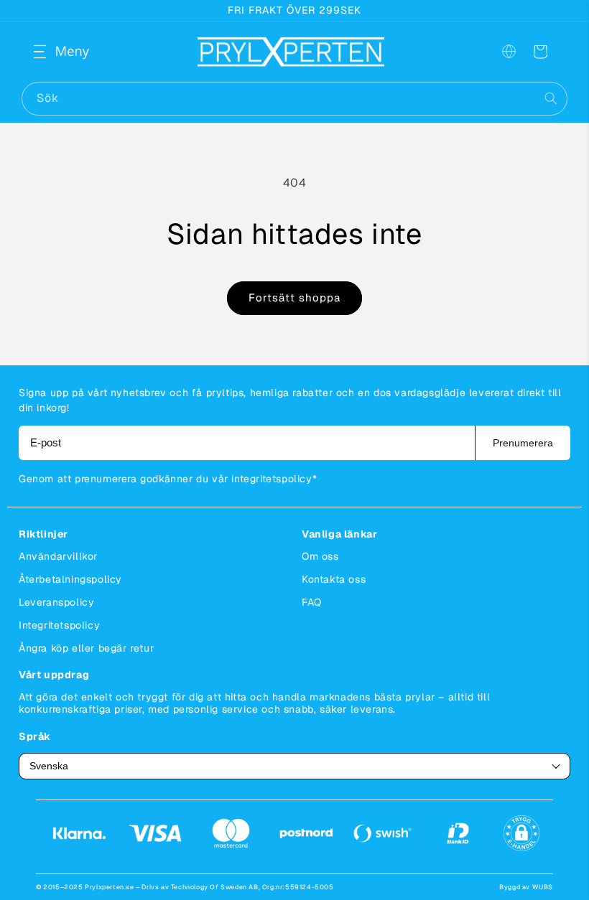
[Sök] (551, 98)
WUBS (542, 887)
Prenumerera (523, 443)
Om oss (320, 556)
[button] (52, 51)
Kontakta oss (334, 579)
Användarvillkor (58, 556)
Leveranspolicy (56, 602)
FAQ (312, 602)
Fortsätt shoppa (294, 297)
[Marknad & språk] (508, 51)
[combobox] (294, 99)
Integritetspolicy (59, 625)
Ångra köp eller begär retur (86, 648)
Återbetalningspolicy (70, 579)
